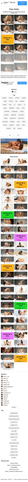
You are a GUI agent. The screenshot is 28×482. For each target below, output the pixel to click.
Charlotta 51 (6, 401)
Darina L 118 (6, 382)
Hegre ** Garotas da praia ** (14, 465)
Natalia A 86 (6, 384)
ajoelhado (13, 115)
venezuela (5, 121)
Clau (15, 91)
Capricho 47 (6, 403)
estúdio (4, 104)
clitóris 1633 (14, 449)
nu (14, 104)
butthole (9, 128)
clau (14, 128)
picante (19, 128)
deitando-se (13, 118)
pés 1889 (14, 431)
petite (5, 101)
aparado (4, 98)
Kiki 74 (5, 388)
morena (11, 98)
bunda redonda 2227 (14, 419)
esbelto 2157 (14, 425)
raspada (24, 98)
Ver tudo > (14, 407)
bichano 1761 (14, 437)
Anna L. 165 (6, 376)
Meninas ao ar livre (14, 469)
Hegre (14, 467)
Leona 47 (5, 405)
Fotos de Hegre (14, 463)
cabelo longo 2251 (14, 416)
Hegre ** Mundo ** (9, 3)
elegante (12, 121)
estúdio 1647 (14, 446)
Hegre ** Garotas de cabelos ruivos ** (14, 471)
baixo (23, 108)
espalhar (22, 101)
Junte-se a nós (22, 3)
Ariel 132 (5, 378)
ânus (10, 104)
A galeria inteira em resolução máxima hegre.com (14, 12)
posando (6, 115)
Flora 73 (5, 390)
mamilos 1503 (14, 452)
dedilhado (11, 108)
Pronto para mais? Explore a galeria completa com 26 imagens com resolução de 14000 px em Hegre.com (13, 76)
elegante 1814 (14, 434)
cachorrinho (21, 118)
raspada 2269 (14, 413)
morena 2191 (14, 422)
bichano (11, 101)
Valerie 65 (5, 395)
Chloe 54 (5, 397)
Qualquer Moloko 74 (8, 386)
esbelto (22, 111)
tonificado (6, 111)
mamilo (5, 125)
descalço (11, 125)
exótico (19, 104)
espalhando (14, 111)
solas (23, 125)
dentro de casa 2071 (14, 428)
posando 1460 (14, 455)
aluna (18, 121)
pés (16, 101)
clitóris (5, 108)
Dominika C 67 (6, 392)
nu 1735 (14, 440)
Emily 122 (5, 380)
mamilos (17, 98)
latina (18, 108)
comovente (21, 115)
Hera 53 (5, 399)
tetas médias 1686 (14, 443)
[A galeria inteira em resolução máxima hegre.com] (20, 58)
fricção (5, 118)
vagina (18, 125)
